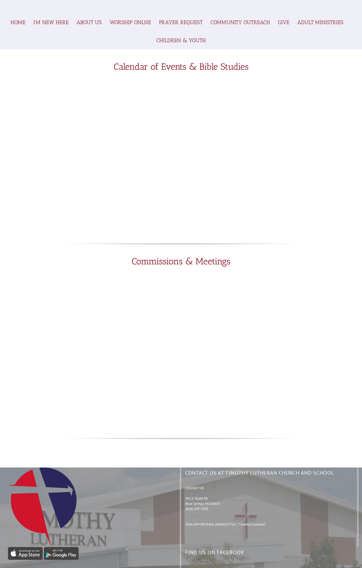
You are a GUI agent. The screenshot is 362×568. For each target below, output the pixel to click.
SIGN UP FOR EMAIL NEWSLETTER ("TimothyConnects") (225, 524)
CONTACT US (194, 488)
